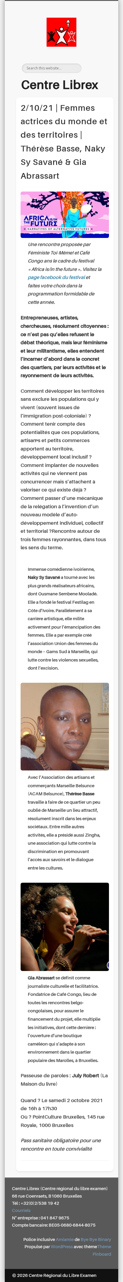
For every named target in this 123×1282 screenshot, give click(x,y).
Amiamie (65, 1239)
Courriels (21, 1210)
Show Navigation (96, 53)
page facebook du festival (56, 277)
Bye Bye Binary (96, 1239)
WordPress (62, 1247)
